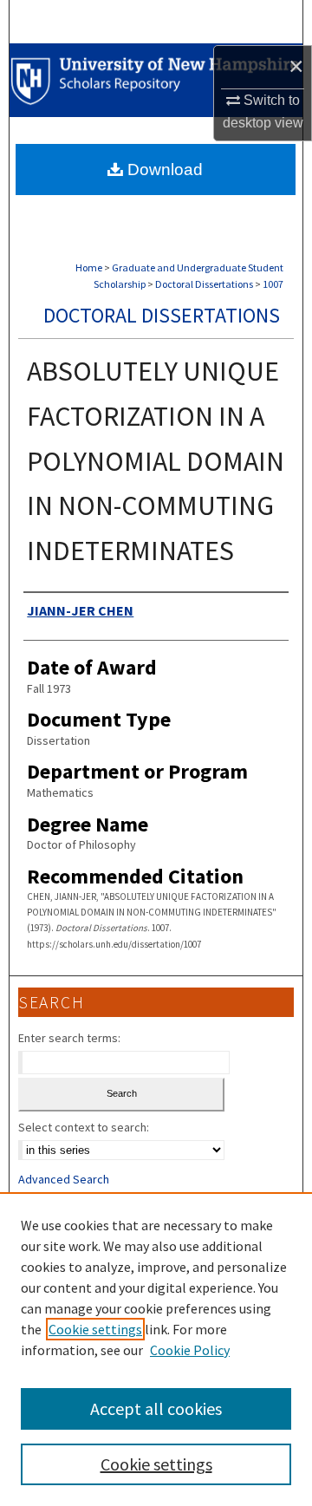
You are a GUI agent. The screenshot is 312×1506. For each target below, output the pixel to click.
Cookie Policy (190, 1350)
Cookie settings (95, 1329)
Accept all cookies (156, 1408)
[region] (156, 1349)
